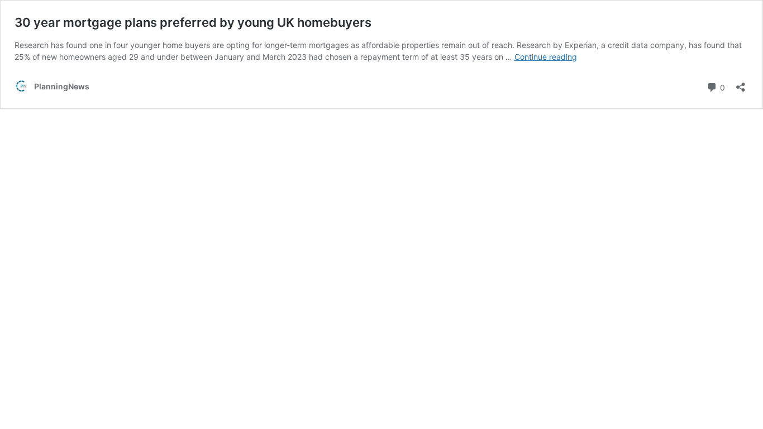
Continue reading (545, 56)
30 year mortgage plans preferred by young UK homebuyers (193, 22)
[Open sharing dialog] (740, 83)
